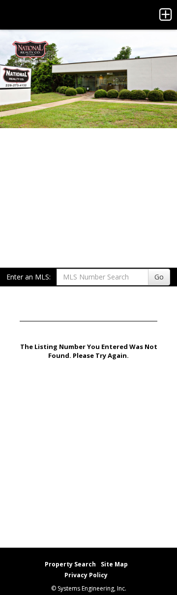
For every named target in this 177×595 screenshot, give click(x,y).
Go (159, 276)
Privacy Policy (86, 575)
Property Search (70, 564)
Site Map (114, 564)
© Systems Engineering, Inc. (88, 588)
